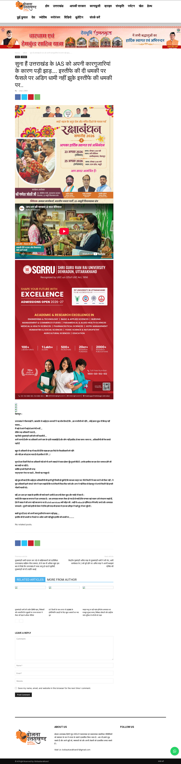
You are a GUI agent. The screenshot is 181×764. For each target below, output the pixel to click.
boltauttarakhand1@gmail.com (76, 749)
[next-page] (21, 621)
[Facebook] (18, 97)
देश (33, 17)
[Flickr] (137, 736)
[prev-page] (17, 621)
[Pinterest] (31, 97)
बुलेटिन (79, 17)
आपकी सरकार (78, 6)
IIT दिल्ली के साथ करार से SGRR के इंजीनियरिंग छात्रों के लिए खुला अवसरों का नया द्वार (64, 612)
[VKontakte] (151, 736)
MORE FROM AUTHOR (62, 579)
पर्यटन (131, 6)
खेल (141, 6)
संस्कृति (120, 6)
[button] (162, 6)
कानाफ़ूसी (95, 6)
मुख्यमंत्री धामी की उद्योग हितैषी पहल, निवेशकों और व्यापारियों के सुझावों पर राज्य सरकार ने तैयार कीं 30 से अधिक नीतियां (29, 612)
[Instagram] (144, 736)
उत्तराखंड (58, 6)
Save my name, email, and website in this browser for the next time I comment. (54, 688)
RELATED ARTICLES (30, 579)
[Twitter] (24, 97)
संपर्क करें (95, 17)
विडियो (67, 17)
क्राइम (108, 6)
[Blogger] (123, 736)
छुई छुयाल (22, 17)
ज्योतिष (43, 17)
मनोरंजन (55, 17)
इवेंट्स (25, 53)
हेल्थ (149, 6)
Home (17, 53)
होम (47, 6)
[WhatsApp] (37, 97)
